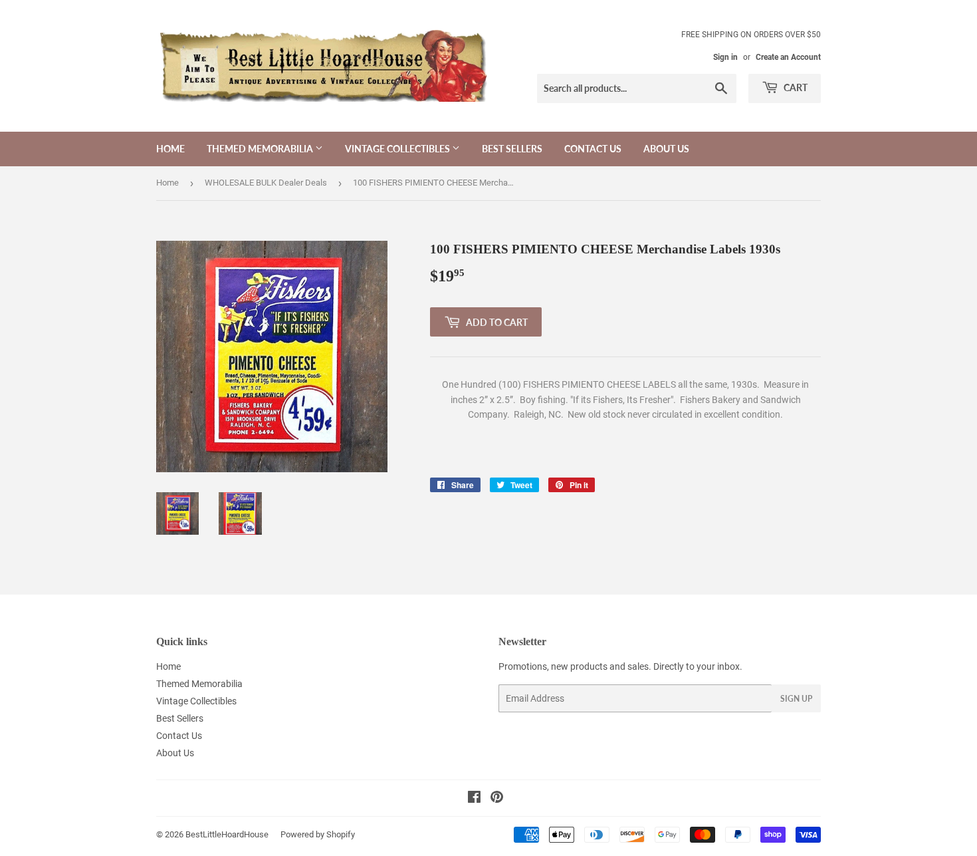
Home (170, 148)
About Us (666, 148)
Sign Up (796, 699)
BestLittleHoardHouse (227, 834)
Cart (795, 87)
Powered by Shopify (317, 834)
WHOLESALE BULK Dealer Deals (266, 183)
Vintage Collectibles (398, 148)
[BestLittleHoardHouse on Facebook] (474, 798)
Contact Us (592, 148)
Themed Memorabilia (261, 148)
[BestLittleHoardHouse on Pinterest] (497, 798)
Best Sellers (512, 148)
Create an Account (788, 57)
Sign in (725, 57)
